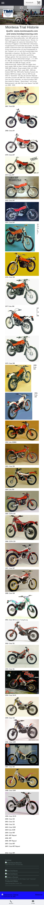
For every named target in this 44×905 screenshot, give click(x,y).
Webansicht (38, 894)
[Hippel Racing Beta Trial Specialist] (22, 863)
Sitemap (15, 894)
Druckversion (8, 894)
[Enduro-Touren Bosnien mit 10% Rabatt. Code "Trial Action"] (22, 877)
